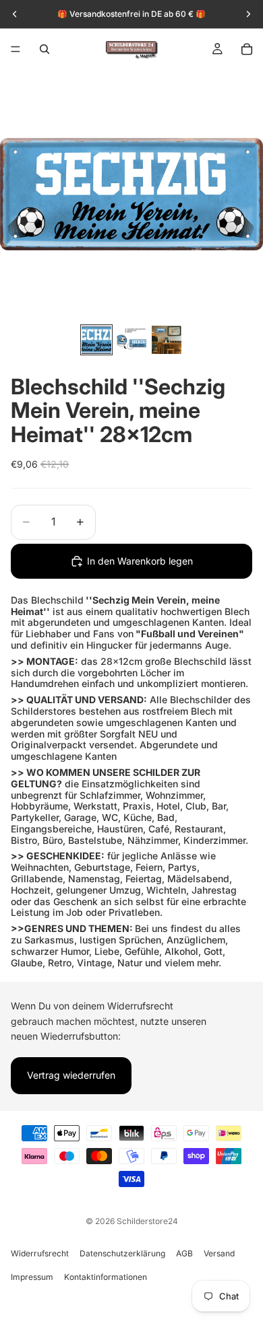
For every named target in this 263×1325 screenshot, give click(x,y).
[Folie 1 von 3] (96, 340)
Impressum (32, 1277)
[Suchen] (44, 49)
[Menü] (15, 49)
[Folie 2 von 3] (131, 340)
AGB (184, 1253)
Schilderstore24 (147, 1221)
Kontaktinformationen (105, 1277)
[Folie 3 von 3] (166, 340)
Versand (219, 1253)
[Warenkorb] (247, 49)
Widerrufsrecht (40, 1253)
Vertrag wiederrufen (71, 1075)
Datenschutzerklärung (122, 1253)
